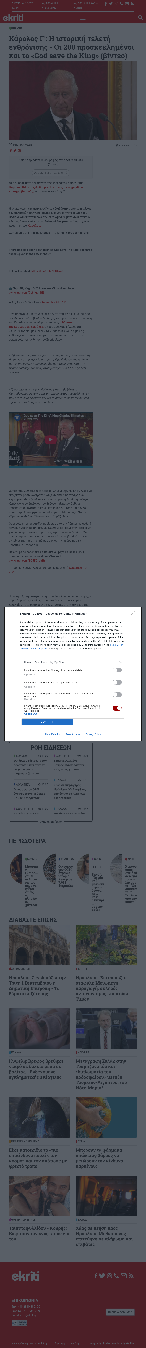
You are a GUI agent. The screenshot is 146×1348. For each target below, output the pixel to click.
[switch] (117, 670)
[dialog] (73, 674)
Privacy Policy (93, 734)
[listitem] (73, 662)
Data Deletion (53, 734)
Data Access (73, 734)
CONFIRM (47, 721)
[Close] (134, 614)
